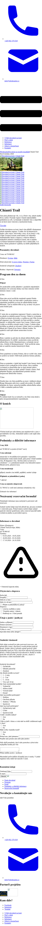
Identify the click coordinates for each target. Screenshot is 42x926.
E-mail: (2, 774)
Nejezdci (17, 270)
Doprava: (3, 607)
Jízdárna (6, 697)
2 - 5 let (5, 677)
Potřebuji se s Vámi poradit (12, 613)
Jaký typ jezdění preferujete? (10, 695)
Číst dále (3, 226)
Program (7, 782)
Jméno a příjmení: (6, 622)
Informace (8, 144)
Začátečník (7, 666)
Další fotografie (5, 205)
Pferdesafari (4, 152)
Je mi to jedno (17, 262)
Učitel (5, 710)
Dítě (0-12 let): (5, 600)
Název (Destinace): (7, 525)
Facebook (7, 905)
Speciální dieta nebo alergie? (10, 632)
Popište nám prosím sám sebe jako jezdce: (15, 739)
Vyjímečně (6, 686)
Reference (8, 142)
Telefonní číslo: (5, 771)
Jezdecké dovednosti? (7, 664)
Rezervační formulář (11, 788)
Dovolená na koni (14, 152)
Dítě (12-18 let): (5, 602)
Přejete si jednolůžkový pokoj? (13, 605)
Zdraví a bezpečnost (11, 146)
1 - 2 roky (6, 675)
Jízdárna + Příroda (9, 702)
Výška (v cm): (5, 629)
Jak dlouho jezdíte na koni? (9, 673)
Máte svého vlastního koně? (10, 730)
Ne (4, 719)
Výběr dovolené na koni (13, 138)
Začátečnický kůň (9, 708)
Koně (6, 784)
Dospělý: (3, 597)
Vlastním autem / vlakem (11, 611)
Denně (5, 693)
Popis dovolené (9, 780)
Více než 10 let (8, 682)
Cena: (2, 529)
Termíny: (3, 534)
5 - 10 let (6, 680)
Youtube (7, 909)
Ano (4, 717)
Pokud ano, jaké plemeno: (9, 736)
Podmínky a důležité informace (15, 786)
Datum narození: (6, 625)
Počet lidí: (3, 595)
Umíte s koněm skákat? (8, 715)
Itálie (15, 258)
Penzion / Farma (28, 262)
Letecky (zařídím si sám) (11, 609)
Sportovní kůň (8, 713)
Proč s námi (8, 140)
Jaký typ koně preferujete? (9, 706)
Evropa (10, 258)
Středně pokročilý (9, 669)
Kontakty (7, 148)
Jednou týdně (7, 688)
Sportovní (6, 704)
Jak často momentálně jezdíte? (10, 684)
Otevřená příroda (9, 699)
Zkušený (18, 266)
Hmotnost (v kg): (6, 627)
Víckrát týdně (7, 691)
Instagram (7, 907)
